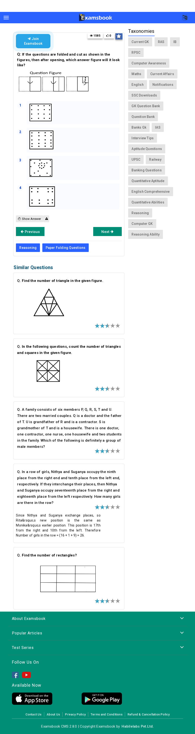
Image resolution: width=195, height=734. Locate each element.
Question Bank (143, 117)
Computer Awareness (149, 63)
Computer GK (142, 224)
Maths (136, 74)
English (137, 85)
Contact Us (33, 714)
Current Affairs (162, 74)
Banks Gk (139, 127)
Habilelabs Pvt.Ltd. (138, 726)
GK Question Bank (146, 106)
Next (105, 232)
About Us (53, 714)
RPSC (136, 52)
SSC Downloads (144, 95)
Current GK (140, 42)
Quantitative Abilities (148, 202)
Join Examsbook (33, 41)
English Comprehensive (151, 191)
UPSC (136, 159)
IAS (158, 127)
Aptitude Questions (147, 149)
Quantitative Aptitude (148, 181)
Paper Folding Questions (66, 248)
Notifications (162, 85)
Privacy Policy (75, 714)
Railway (155, 159)
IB (174, 42)
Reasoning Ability (146, 234)
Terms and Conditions (106, 714)
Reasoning (28, 248)
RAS (161, 42)
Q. (60, 281)
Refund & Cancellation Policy (148, 714)
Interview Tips (143, 138)
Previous (32, 232)
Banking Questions (147, 170)
